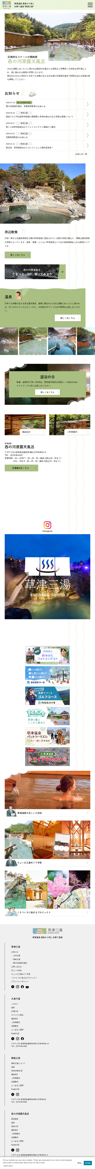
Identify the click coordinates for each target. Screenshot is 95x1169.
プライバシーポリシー (20, 981)
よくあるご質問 (17, 1030)
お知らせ (14, 952)
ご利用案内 (72, 432)
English (14, 1033)
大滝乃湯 (16, 956)
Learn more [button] (8, 1166)
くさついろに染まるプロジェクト (24, 978)
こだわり (14, 1004)
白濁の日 (14, 1011)
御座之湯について (18, 1063)
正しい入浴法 (16, 970)
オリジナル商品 (17, 1015)
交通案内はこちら (20, 467)
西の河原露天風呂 (20, 963)
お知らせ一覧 (81, 154)
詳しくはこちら (17, 254)
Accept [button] (87, 1163)
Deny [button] (79, 1163)
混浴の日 (14, 1126)
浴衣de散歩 (15, 1071)
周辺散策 (14, 1119)
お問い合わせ (16, 967)
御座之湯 (16, 959)
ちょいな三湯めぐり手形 (20, 974)
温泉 (13, 1008)
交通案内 (14, 1026)
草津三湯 (15, 946)
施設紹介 (26, 432)
